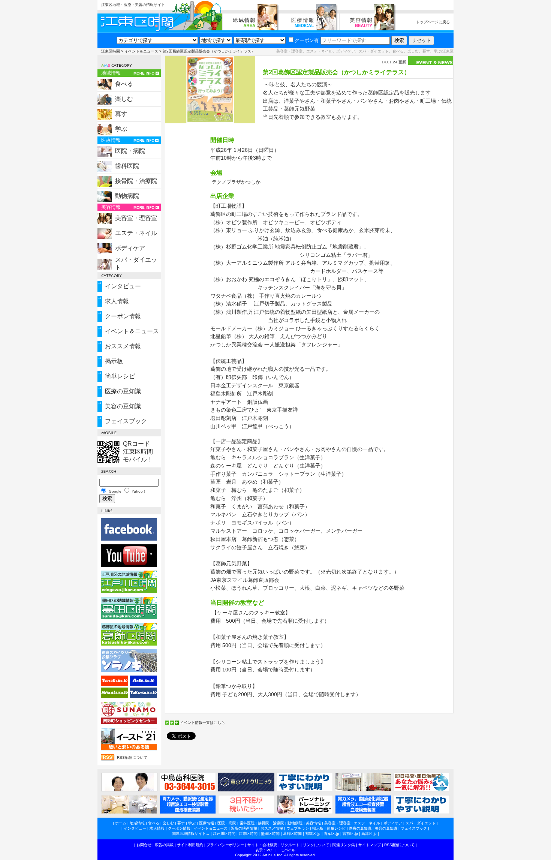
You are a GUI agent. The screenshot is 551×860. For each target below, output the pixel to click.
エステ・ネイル (136, 233)
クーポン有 (307, 40)
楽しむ (124, 99)
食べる (124, 84)
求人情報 (117, 301)
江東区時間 (110, 51)
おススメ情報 (123, 346)
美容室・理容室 (136, 218)
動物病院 (127, 196)
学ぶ (121, 129)
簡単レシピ (120, 376)
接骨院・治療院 (136, 181)
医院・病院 (130, 151)
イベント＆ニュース (141, 51)
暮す (121, 114)
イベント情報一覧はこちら (202, 723)
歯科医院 (127, 166)
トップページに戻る (433, 22)
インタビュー (123, 286)
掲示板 (114, 361)
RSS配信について (132, 757)
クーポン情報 (123, 316)
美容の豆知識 (123, 406)
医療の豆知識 (123, 391)
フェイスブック (126, 421)
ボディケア (130, 248)
